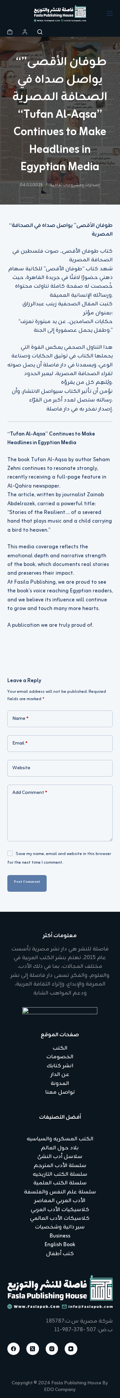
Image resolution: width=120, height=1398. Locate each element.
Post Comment (27, 882)
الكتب (60, 1048)
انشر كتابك (60, 1066)
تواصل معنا (60, 1092)
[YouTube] (71, 1349)
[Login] (24, 31)
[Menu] (110, 13)
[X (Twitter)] (32, 1349)
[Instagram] (52, 1349)
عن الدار (60, 1074)
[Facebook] (13, 1349)
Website (21, 768)
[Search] (39, 31)
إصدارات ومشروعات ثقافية (75, 185)
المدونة (60, 1083)
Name (20, 719)
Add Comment (29, 793)
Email (20, 743)
